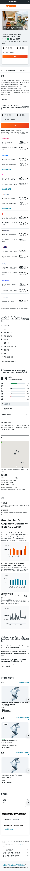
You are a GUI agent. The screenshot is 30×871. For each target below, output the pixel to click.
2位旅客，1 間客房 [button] (8, 52)
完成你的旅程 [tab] (7, 819)
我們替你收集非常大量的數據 (11, 853)
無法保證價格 (22, 845)
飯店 (13, 864)
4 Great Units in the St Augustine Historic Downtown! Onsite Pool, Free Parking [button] (13, 774)
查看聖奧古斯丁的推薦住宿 (22, 753)
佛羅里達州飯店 (12, 865)
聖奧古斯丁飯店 (9, 829)
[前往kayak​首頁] (11, 6)
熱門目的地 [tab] (16, 819)
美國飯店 (5, 865)
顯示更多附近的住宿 (24, 682)
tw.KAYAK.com (7, 864)
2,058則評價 (16, 39)
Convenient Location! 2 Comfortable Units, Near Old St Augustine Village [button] (15, 703)
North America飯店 (20, 864)
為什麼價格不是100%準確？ (10, 856)
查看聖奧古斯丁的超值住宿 (22, 718)
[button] (28, 2)
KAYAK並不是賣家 (7, 850)
